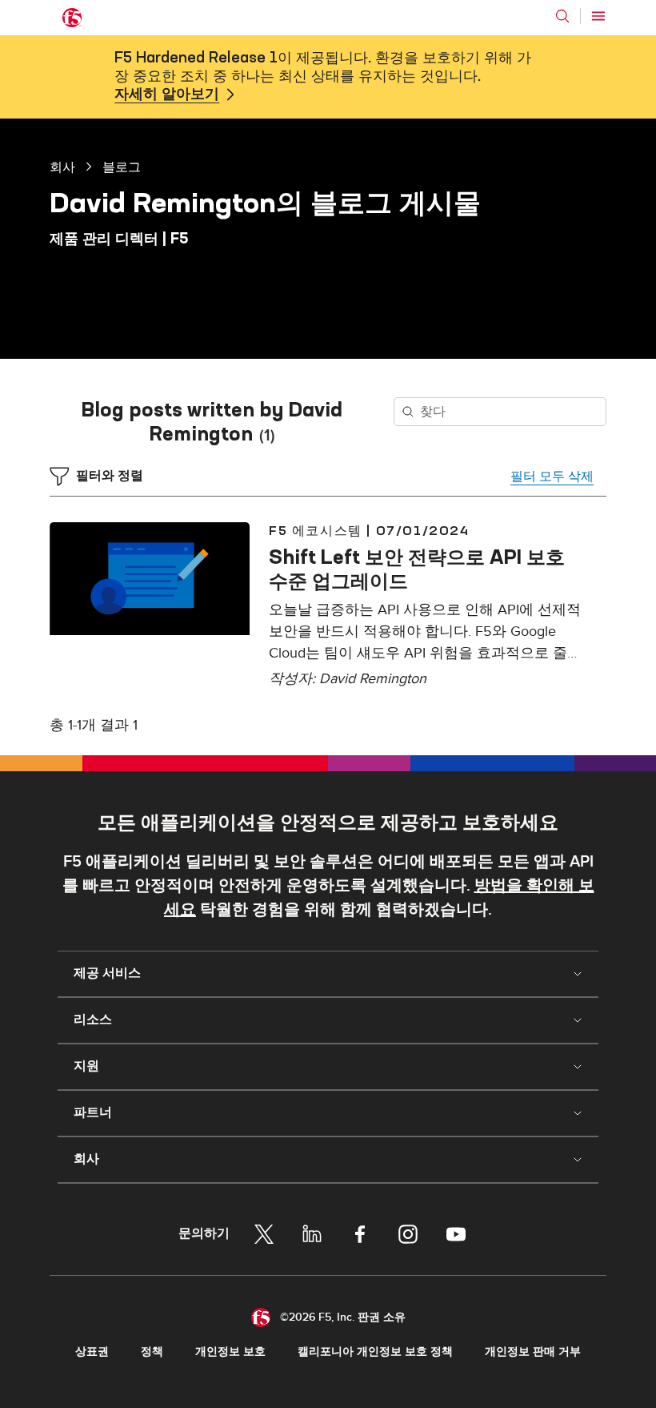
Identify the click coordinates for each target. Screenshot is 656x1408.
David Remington (372, 678)
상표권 (92, 1351)
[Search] (562, 16)
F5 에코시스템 (315, 530)
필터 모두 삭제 (552, 477)
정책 (152, 1351)
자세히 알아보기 (166, 94)
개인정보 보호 (230, 1351)
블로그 (121, 167)
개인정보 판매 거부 (533, 1351)
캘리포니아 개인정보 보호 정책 (375, 1351)
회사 (62, 167)
